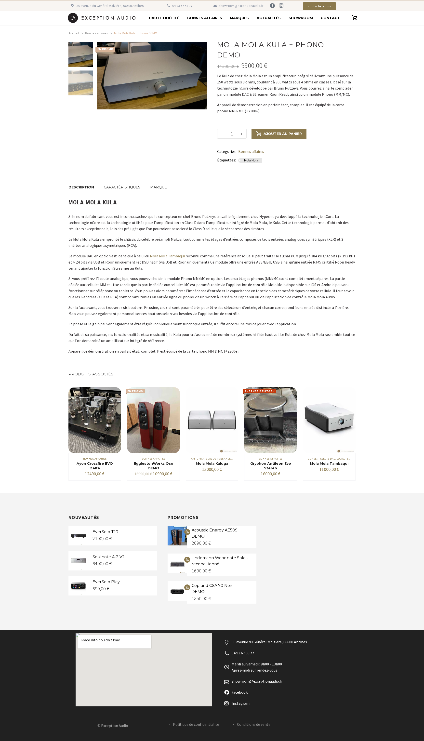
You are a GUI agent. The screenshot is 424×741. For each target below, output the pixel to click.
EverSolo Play (106, 582)
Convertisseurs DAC (321, 458)
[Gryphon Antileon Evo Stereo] (270, 420)
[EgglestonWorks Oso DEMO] (153, 420)
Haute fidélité (164, 18)
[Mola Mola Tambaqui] (329, 420)
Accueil (73, 33)
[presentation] (103, 76)
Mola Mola (251, 160)
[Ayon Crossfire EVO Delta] (94, 420)
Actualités (269, 18)
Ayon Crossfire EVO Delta (95, 465)
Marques (239, 18)
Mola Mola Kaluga (212, 463)
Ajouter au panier (279, 134)
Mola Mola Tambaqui (167, 255)
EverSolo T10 (105, 531)
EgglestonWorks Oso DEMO (153, 465)
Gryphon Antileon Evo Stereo (270, 465)
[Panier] (355, 18)
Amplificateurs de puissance (211, 458)
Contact (330, 18)
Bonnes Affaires (204, 18)
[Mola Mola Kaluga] (212, 420)
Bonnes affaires (96, 33)
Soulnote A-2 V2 (109, 557)
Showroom (301, 18)
